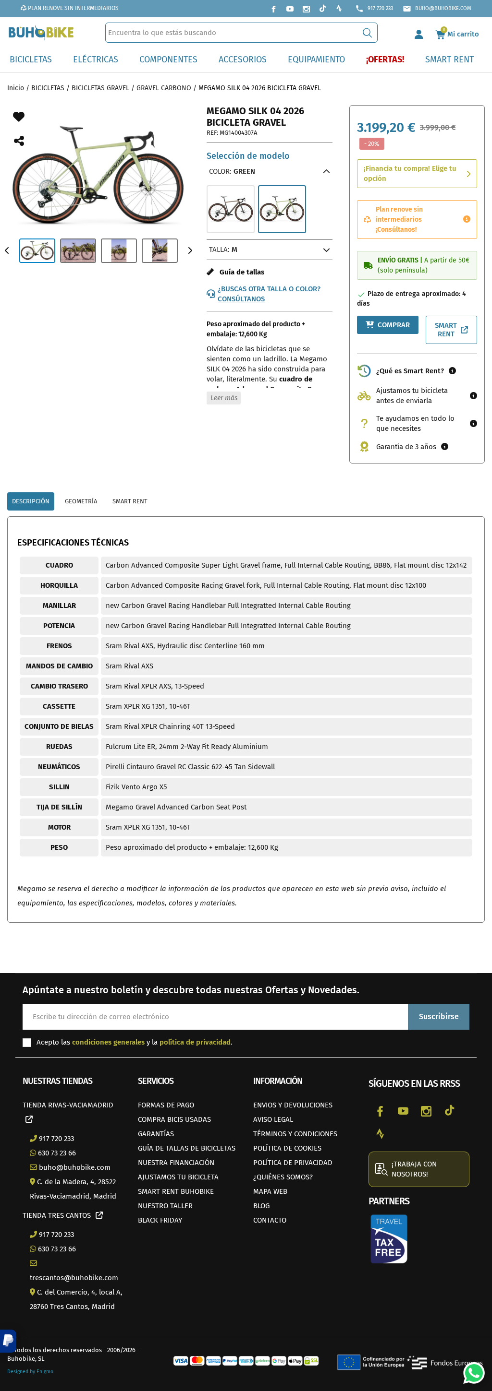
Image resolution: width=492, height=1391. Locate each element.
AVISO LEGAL (273, 1119)
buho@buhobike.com (437, 8)
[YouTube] (290, 8)
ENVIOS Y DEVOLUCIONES (292, 1105)
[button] (8, 1341)
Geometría (81, 501)
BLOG (261, 1205)
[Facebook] (273, 8)
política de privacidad (195, 1042)
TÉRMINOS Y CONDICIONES (295, 1133)
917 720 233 (374, 8)
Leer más (223, 398)
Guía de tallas (239, 272)
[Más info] (466, 219)
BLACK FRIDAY (160, 1220)
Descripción (30, 501)
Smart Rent (130, 501)
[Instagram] (306, 8)
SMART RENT (446, 330)
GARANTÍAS (156, 1133)
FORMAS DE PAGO (166, 1105)
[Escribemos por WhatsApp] (470, 1369)
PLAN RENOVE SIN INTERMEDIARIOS (72, 8)
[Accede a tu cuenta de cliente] (419, 32)
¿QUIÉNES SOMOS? (283, 1177)
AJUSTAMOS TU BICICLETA (178, 1177)
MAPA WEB (270, 1191)
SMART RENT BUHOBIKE (176, 1191)
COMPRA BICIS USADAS (174, 1119)
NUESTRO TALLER (165, 1205)
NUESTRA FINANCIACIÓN (176, 1162)
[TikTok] (322, 8)
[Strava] (339, 8)
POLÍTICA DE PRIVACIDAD (292, 1162)
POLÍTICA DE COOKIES (287, 1148)
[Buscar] (367, 32)
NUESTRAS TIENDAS (57, 1081)
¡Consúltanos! (396, 230)
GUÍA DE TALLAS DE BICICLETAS (186, 1148)
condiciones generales (108, 1042)
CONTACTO (269, 1220)
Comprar (394, 325)
